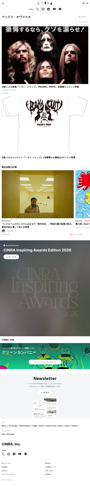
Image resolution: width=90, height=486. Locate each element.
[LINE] (60, 9)
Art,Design (13, 426)
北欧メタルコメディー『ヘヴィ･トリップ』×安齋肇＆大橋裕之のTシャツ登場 (38, 157)
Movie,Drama (25, 426)
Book (41, 426)
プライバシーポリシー (9, 474)
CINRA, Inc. (11, 444)
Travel (67, 426)
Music (4, 426)
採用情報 (4, 467)
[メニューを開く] (87, 3)
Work (60, 426)
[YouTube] (54, 9)
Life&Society (50, 426)
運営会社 (48, 463)
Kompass (11, 434)
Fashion (75, 426)
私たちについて (7, 463)
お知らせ (4, 470)
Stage (34, 426)
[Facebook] (48, 9)
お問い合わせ (49, 470)
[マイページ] (3, 3)
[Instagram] (43, 9)
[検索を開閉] (83, 3)
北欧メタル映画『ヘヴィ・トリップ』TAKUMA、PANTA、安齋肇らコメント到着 (40, 87)
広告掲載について (50, 467)
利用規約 (48, 474)
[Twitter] (37, 9)
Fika (3, 434)
